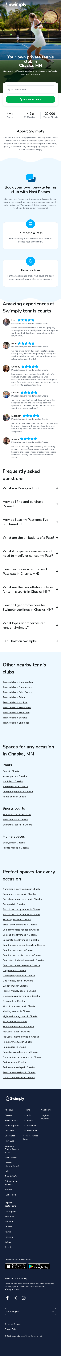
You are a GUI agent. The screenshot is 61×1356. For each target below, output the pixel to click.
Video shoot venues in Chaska (19, 1077)
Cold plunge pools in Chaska (18, 791)
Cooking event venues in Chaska (20, 935)
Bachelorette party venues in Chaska (22, 899)
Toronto (8, 1247)
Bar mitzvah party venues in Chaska (21, 909)
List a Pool (28, 1115)
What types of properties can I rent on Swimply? (25, 625)
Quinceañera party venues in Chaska (22, 1057)
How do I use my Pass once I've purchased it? (25, 521)
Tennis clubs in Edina (14, 697)
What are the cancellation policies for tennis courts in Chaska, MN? (28, 589)
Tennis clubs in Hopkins (15, 702)
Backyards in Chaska (14, 842)
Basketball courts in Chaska (17, 824)
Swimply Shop (11, 1120)
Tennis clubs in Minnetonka (17, 707)
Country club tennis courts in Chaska (22, 955)
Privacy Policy (11, 1329)
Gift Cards (9, 1130)
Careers (8, 1115)
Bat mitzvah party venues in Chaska (21, 914)
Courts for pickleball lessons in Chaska (23, 960)
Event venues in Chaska (15, 985)
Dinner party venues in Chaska (19, 975)
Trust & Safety (12, 1176)
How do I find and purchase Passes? (23, 504)
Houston (9, 1237)
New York (9, 1216)
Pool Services (11, 1157)
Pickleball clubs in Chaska (16, 1031)
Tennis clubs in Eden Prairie (17, 692)
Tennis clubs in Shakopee (16, 722)
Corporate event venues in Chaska (21, 940)
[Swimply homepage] (30, 4)
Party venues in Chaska (15, 1021)
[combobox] (30, 89)
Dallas (8, 1242)
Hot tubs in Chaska (13, 781)
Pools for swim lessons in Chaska (20, 1052)
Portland (9, 1221)
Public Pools (10, 1194)
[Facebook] (7, 1298)
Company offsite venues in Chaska (21, 929)
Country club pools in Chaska (18, 950)
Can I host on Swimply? (20, 641)
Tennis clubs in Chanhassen (17, 687)
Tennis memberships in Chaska (19, 1072)
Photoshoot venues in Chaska (18, 1026)
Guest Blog (10, 1135)
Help (7, 1171)
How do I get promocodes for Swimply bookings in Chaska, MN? (28, 607)
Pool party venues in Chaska (18, 1042)
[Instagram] (23, 1298)
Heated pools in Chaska (15, 786)
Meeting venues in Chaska (16, 1011)
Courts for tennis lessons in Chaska (21, 965)
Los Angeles (10, 1211)
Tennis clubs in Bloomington (18, 682)
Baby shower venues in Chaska (19, 894)
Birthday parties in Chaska (17, 919)
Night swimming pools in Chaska (20, 1016)
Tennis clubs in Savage (15, 717)
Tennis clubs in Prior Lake (16, 712)
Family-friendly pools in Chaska (19, 991)
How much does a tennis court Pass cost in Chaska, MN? (25, 571)
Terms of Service (13, 1324)
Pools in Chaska (11, 771)
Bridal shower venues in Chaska (20, 924)
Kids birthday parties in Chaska (19, 1006)
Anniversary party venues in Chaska (22, 889)
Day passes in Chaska (14, 970)
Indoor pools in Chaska (15, 776)
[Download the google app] (39, 1266)
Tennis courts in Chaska (15, 819)
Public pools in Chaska (14, 796)
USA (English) (13, 1311)
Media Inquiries (12, 1125)
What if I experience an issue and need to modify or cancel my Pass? (28, 553)
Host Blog (9, 1140)
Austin (8, 1231)
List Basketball (30, 1130)
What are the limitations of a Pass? (28, 537)
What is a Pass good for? (21, 488)
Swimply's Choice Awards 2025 (12, 1149)
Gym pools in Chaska (14, 1001)
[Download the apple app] (16, 1266)
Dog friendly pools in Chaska (18, 980)
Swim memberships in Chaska (19, 1067)
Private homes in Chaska (16, 847)
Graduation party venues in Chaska (21, 996)
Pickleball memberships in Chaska (21, 1036)
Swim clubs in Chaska (14, 1062)
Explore (8, 1189)
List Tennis (28, 1120)
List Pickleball (29, 1125)
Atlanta (8, 1226)
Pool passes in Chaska (14, 1047)
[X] (15, 1298)
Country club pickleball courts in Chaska (24, 945)
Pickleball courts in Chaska (17, 814)
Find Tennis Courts (32, 99)
